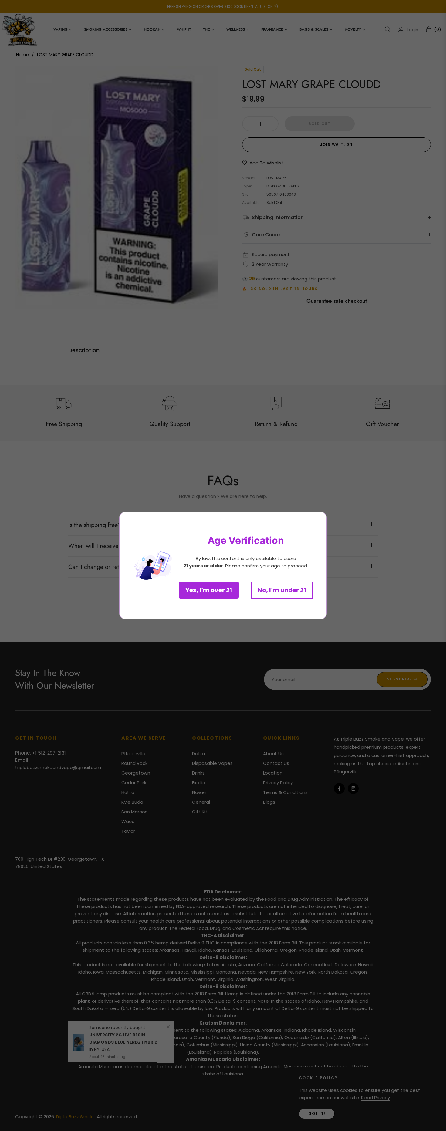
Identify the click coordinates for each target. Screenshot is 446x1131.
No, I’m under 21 (282, 590)
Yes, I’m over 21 (208, 590)
